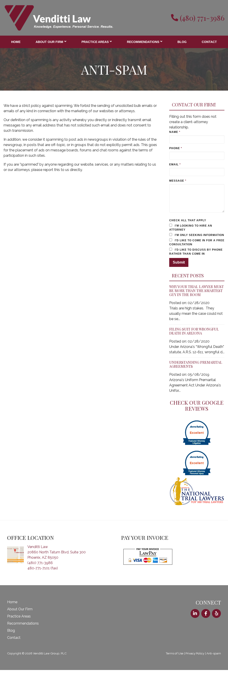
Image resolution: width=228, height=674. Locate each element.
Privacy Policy (194, 657)
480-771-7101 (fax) (42, 572)
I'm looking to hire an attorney (191, 227)
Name (174, 132)
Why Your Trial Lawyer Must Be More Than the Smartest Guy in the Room (196, 294)
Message (177, 180)
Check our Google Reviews (197, 409)
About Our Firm (49, 42)
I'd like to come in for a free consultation (193, 246)
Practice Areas (94, 42)
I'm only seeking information (186, 237)
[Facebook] (205, 617)
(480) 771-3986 (202, 18)
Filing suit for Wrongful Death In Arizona (194, 335)
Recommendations (142, 42)
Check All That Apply (188, 220)
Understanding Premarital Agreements (195, 368)
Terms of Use (174, 657)
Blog (182, 42)
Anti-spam (213, 657)
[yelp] (216, 617)
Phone (175, 148)
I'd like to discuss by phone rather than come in (193, 255)
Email (175, 164)
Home (15, 42)
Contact (209, 42)
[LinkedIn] (195, 617)
